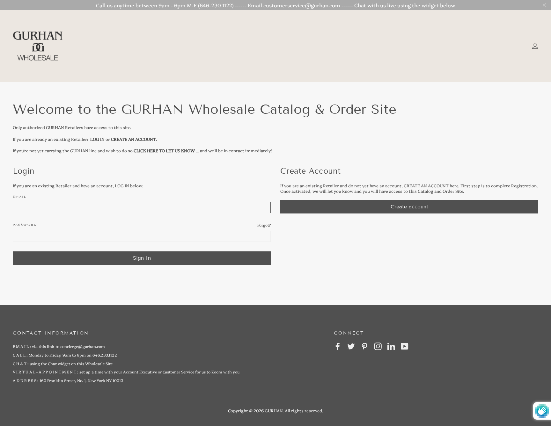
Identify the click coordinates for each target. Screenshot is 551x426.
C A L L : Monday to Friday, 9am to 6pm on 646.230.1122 (65, 354)
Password (25, 225)
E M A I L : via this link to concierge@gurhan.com (59, 346)
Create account (409, 207)
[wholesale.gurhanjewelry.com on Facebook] (338, 346)
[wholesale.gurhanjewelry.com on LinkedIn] (391, 346)
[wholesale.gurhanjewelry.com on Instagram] (378, 346)
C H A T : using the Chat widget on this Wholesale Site (63, 363)
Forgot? (264, 224)
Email (19, 197)
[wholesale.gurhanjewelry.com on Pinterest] (364, 346)
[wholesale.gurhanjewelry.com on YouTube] (404, 346)
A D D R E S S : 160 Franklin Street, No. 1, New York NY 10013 (68, 380)
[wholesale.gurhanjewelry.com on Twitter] (351, 346)
